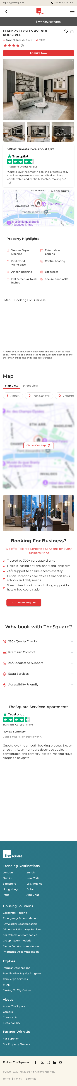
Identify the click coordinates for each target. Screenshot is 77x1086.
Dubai (30, 889)
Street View (30, 385)
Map (7, 300)
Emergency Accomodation (20, 918)
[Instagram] (48, 1062)
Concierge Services (15, 979)
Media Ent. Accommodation (21, 946)
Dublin (7, 878)
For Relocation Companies (20, 935)
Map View (11, 385)
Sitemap (31, 1078)
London (8, 872)
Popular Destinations (16, 967)
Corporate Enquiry (24, 602)
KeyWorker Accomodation (20, 923)
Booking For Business (29, 300)
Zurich (31, 872)
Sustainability (11, 1023)
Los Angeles (34, 883)
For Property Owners (16, 1044)
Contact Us (10, 1017)
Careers (8, 1011)
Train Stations (41, 395)
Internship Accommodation (21, 951)
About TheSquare (14, 1006)
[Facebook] (36, 1062)
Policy (18, 1078)
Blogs (6, 984)
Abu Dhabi (33, 894)
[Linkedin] (54, 1062)
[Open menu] (72, 11)
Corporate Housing (15, 912)
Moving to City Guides (17, 990)
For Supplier (11, 1038)
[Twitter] (42, 1062)
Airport (15, 395)
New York (33, 878)
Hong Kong (10, 889)
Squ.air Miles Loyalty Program (22, 973)
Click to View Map (36, 445)
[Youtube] (60, 1062)
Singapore (9, 883)
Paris (6, 894)
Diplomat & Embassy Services (22, 929)
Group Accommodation (18, 940)
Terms (7, 1078)
